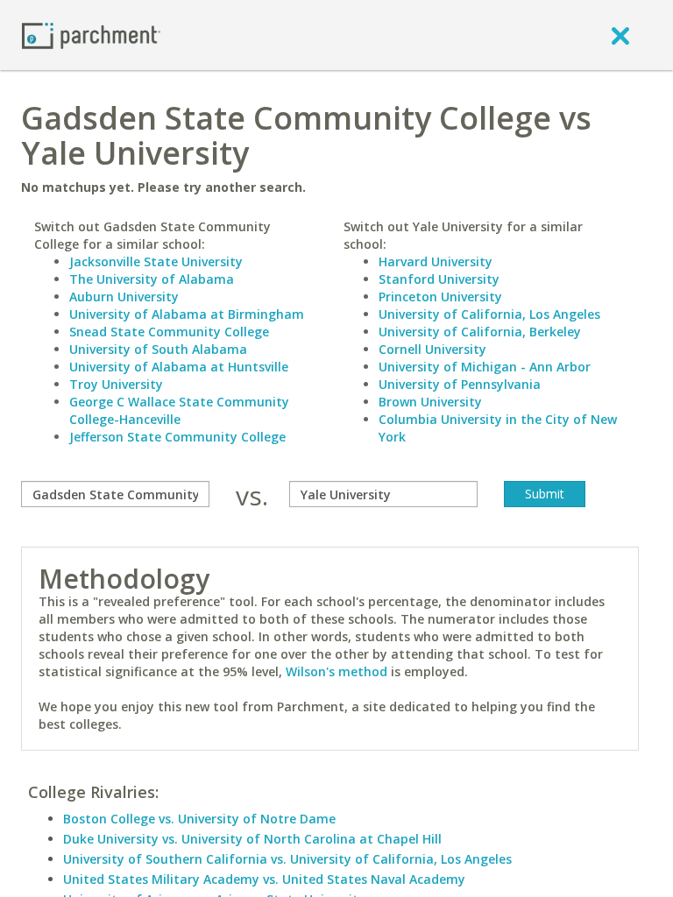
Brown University (430, 401)
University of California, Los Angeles (489, 314)
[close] (620, 35)
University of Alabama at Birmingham (186, 314)
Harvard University (435, 261)
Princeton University (440, 296)
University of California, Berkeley (480, 331)
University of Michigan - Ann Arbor (485, 366)
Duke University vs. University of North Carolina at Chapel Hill (252, 838)
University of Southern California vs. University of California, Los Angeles (287, 859)
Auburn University (124, 296)
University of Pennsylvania (460, 384)
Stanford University (439, 279)
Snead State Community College (169, 331)
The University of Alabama (151, 279)
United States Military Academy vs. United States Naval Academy (264, 879)
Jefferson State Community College (177, 436)
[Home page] (91, 34)
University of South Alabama (158, 349)
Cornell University (432, 349)
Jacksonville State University (156, 261)
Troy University (116, 384)
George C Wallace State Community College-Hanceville (179, 410)
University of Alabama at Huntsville (178, 366)
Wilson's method (336, 671)
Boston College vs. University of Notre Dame (199, 818)
